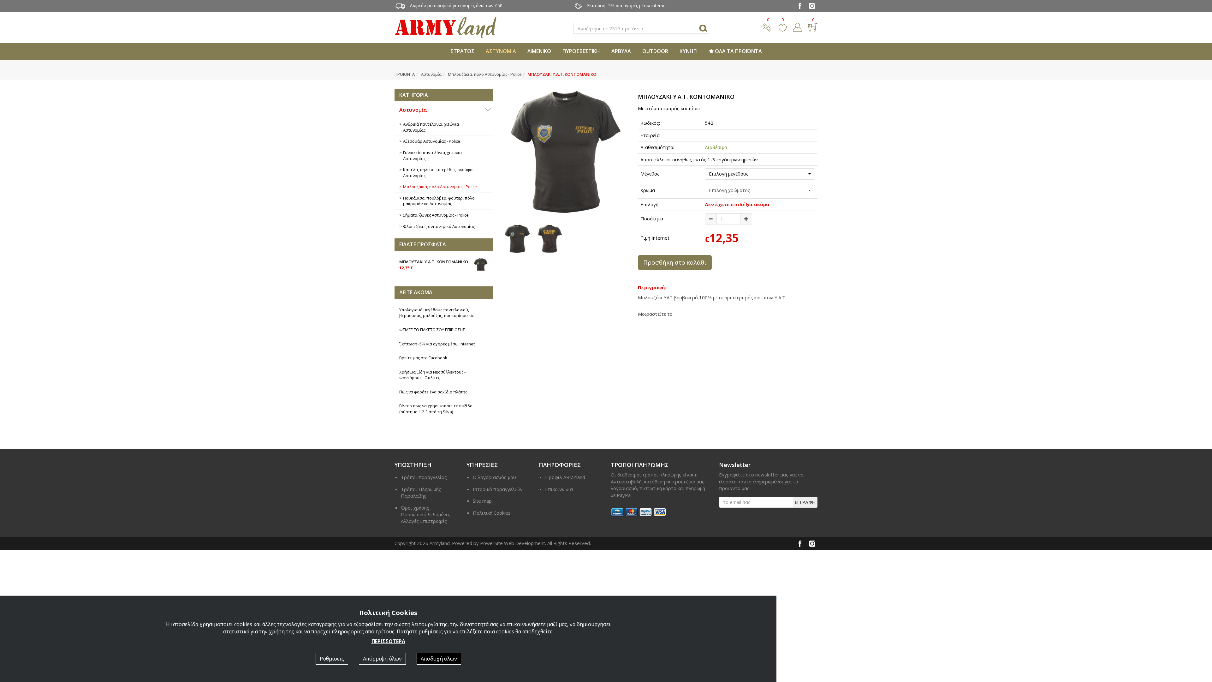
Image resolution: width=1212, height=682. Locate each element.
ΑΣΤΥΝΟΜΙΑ (501, 51)
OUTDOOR (655, 51)
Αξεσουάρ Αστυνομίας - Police (431, 141)
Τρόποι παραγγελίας (424, 477)
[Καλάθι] (812, 26)
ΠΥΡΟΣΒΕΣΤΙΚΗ (581, 51)
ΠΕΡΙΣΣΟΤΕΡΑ (388, 641)
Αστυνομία (431, 74)
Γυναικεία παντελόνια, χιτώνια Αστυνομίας (432, 155)
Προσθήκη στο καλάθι (674, 262)
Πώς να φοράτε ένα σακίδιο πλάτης (433, 392)
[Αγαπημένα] (782, 26)
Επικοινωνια (559, 489)
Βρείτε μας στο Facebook (423, 358)
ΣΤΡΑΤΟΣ (462, 51)
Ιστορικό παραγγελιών (498, 489)
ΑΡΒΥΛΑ (621, 51)
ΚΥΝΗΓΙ (689, 51)
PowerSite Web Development (512, 543)
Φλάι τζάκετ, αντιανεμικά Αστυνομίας (439, 226)
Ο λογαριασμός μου (494, 477)
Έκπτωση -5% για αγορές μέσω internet (437, 344)
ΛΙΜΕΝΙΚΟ (539, 51)
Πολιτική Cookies (492, 513)
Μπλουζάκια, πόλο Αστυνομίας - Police (485, 74)
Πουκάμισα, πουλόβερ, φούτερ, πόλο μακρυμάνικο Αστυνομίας (439, 201)
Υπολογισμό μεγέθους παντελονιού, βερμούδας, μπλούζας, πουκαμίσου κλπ (437, 313)
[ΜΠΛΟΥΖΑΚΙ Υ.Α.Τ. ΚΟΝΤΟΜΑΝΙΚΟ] (565, 152)
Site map (482, 501)
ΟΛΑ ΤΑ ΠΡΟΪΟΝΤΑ (738, 51)
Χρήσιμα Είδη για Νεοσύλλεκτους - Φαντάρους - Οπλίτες (432, 375)
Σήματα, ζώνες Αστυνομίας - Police (436, 215)
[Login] (797, 26)
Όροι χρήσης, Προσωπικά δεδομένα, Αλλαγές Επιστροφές (425, 514)
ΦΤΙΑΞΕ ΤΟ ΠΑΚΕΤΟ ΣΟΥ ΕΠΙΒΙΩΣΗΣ (432, 329)
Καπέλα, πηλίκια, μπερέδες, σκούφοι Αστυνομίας (438, 172)
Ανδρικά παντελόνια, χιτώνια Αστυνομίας (431, 127)
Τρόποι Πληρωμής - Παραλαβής (422, 492)
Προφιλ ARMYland (565, 477)
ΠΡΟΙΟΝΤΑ (405, 74)
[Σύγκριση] (767, 26)
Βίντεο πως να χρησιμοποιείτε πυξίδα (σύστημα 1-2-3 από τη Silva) (435, 409)
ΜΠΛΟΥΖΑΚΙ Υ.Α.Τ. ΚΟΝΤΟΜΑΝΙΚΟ (433, 265)
